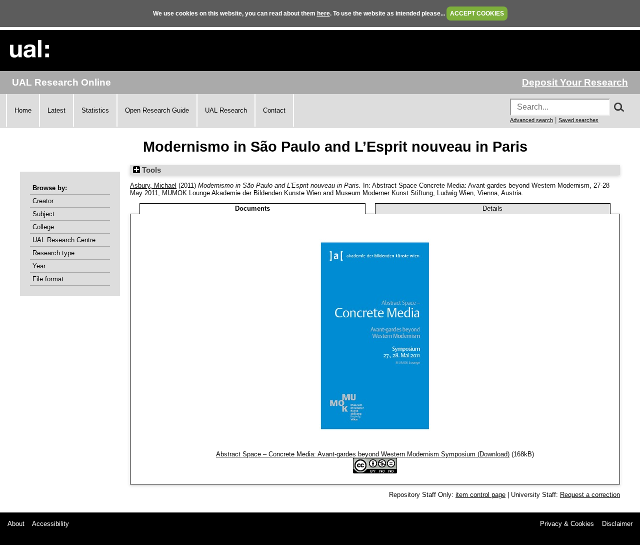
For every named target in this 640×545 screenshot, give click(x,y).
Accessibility (50, 523)
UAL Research (226, 110)
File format (48, 279)
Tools (150, 170)
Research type (53, 253)
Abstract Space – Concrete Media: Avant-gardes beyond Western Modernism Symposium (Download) (363, 454)
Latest (57, 110)
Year (39, 266)
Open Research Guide (157, 110)
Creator (43, 201)
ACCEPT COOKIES (477, 13)
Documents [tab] (252, 208)
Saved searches (578, 120)
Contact (274, 110)
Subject (43, 214)
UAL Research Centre (64, 240)
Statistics (95, 110)
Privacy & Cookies (567, 523)
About (16, 523)
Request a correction (590, 494)
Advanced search (531, 120)
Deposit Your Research (575, 82)
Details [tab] (492, 208)
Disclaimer (617, 523)
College (43, 227)
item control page (481, 494)
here (323, 13)
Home (23, 110)
